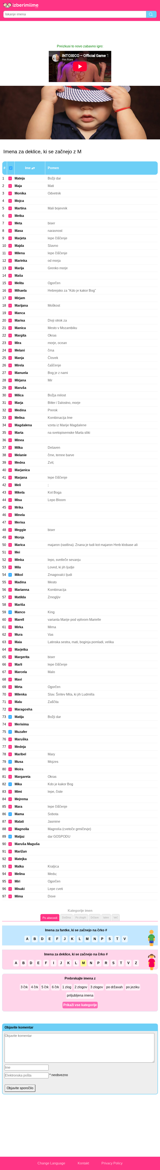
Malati (19, 821)
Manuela (21, 373)
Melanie (21, 455)
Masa (19, 230)
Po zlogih (80, 917)
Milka (19, 447)
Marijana (21, 305)
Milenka (21, 694)
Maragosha (23, 709)
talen (106, 917)
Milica (19, 395)
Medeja (20, 746)
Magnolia (22, 829)
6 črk (55, 987)
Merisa (20, 522)
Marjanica (22, 470)
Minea (19, 440)
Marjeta (20, 238)
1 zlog (66, 987)
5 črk (45, 987)
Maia (18, 642)
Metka (19, 216)
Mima (19, 896)
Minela (20, 515)
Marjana (21, 477)
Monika (20, 193)
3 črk (24, 987)
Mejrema (21, 799)
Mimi (18, 791)
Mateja (20, 178)
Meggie (20, 530)
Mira (18, 343)
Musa (19, 761)
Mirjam (20, 298)
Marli (18, 664)
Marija (19, 268)
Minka (19, 560)
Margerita (22, 657)
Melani (20, 350)
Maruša (20, 388)
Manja (19, 358)
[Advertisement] (80, 32)
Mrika (19, 507)
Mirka (19, 627)
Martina (20, 208)
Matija (19, 717)
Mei (17, 552)
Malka (19, 866)
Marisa (20, 320)
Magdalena (23, 425)
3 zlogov (96, 987)
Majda (19, 245)
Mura (18, 634)
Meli (18, 485)
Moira (19, 769)
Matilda (20, 597)
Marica (20, 545)
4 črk (34, 987)
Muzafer (21, 732)
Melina (20, 874)
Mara (18, 806)
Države (95, 917)
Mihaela (21, 290)
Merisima (22, 724)
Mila (18, 567)
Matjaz (20, 836)
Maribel (20, 754)
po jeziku (132, 987)
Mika (18, 784)
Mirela (19, 365)
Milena (20, 253)
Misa (18, 500)
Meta (18, 223)
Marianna (22, 589)
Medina (20, 410)
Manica (20, 328)
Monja (19, 537)
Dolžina (66, 917)
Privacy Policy (111, 1163)
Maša (19, 275)
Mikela (20, 492)
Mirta (18, 687)
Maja (18, 186)
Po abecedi (49, 917)
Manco (20, 612)
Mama (19, 814)
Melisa (20, 417)
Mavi (18, 679)
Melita (19, 283)
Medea (20, 462)
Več (116, 917)
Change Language (51, 1163)
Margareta (22, 776)
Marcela (21, 672)
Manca (20, 313)
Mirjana (20, 380)
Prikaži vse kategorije (80, 1005)
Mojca (19, 201)
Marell (19, 619)
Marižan (21, 851)
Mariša (20, 604)
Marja (19, 402)
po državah (114, 987)
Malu (18, 702)
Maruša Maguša (27, 844)
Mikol (19, 574)
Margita (20, 335)
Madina (20, 582)
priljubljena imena (80, 995)
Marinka (21, 260)
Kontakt (83, 1163)
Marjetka (21, 649)
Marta (19, 432)
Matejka (21, 859)
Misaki (20, 889)
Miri (17, 881)
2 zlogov (81, 987)
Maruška (21, 739)
